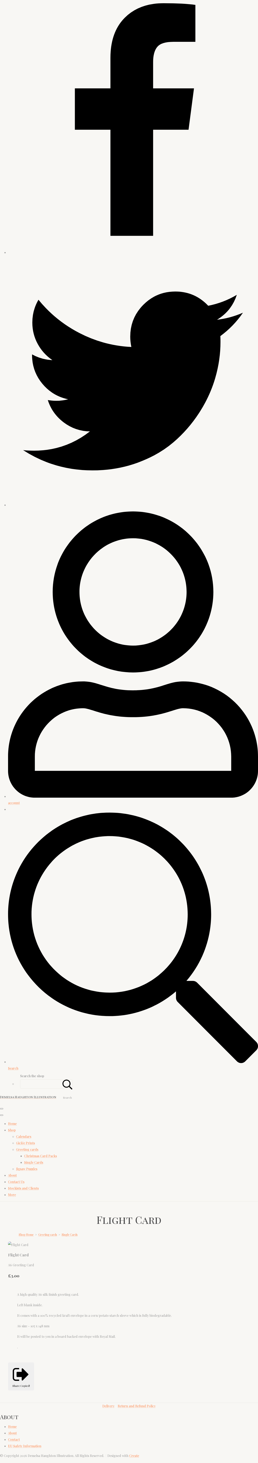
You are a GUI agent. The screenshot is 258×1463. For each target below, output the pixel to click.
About (12, 1175)
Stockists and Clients (23, 1188)
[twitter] (133, 505)
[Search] (67, 1084)
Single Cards (33, 1162)
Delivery (108, 1406)
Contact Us (16, 1182)
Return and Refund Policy (137, 1406)
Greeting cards (27, 1149)
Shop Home (26, 1235)
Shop (12, 1130)
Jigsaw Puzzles (26, 1169)
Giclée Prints (25, 1143)
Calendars (23, 1136)
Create (134, 1456)
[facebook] (133, 252)
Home (12, 1123)
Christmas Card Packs (40, 1156)
